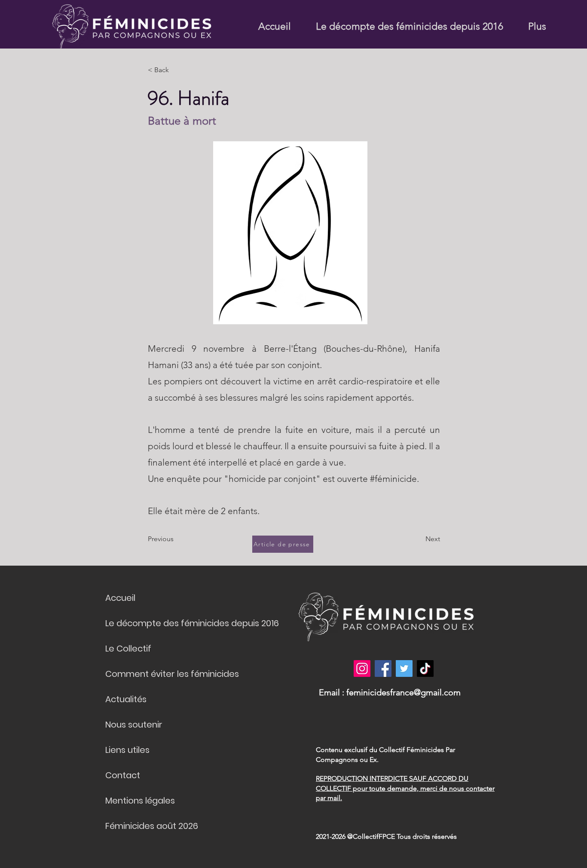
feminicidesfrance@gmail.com (403, 692)
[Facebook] (383, 668)
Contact (122, 775)
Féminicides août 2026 (151, 826)
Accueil (120, 598)
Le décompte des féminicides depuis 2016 (192, 623)
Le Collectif (128, 649)
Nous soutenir (133, 725)
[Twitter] (404, 668)
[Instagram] (362, 668)
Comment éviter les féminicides (172, 674)
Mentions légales (140, 801)
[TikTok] (425, 668)
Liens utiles (127, 750)
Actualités (126, 699)
